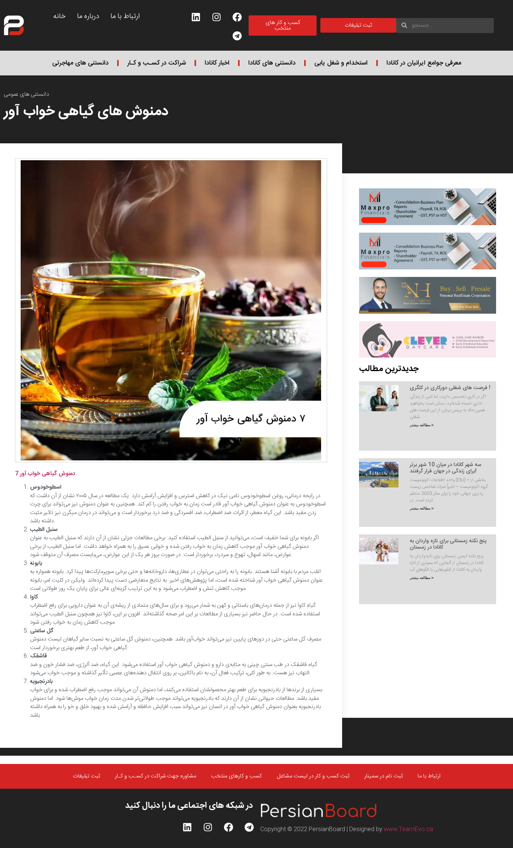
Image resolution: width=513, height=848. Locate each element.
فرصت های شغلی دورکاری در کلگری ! (450, 387)
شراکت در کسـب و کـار (156, 63)
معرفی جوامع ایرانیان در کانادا (423, 63)
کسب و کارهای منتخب (236, 784)
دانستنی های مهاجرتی (80, 63)
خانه (59, 17)
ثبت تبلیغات (86, 784)
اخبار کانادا (217, 63)
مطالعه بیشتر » (422, 424)
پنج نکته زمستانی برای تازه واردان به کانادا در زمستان (448, 544)
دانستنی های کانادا (272, 63)
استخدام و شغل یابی (341, 63)
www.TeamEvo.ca (408, 837)
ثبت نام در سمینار (383, 784)
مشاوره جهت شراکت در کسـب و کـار (155, 784)
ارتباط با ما (125, 17)
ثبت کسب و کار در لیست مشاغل (313, 784)
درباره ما (88, 17)
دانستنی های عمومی (26, 94)
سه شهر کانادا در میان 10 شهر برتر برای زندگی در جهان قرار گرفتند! (445, 468)
